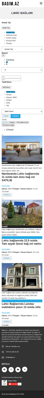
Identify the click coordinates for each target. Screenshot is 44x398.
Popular (12, 122)
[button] (6, 28)
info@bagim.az (10, 357)
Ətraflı (15, 116)
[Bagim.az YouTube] (18, 369)
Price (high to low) (22, 122)
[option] (10, 32)
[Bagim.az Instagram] (11, 369)
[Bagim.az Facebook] (4, 369)
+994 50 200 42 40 (12, 352)
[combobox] (22, 38)
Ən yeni (5, 122)
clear (5, 116)
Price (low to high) (8, 125)
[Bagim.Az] (9, 3)
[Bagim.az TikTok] (24, 369)
